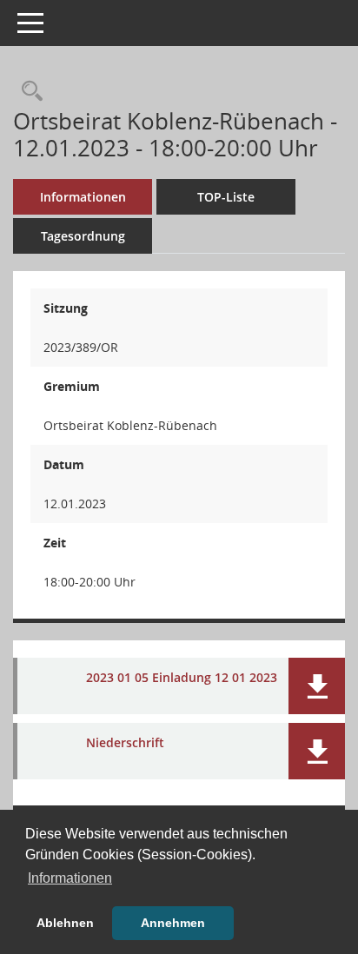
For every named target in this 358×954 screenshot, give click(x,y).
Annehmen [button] (173, 923)
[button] (316, 686)
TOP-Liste (226, 197)
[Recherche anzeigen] (28, 91)
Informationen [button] (70, 878)
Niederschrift (125, 743)
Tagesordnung (83, 236)
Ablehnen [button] (65, 923)
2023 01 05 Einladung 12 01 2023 (181, 678)
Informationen (83, 197)
